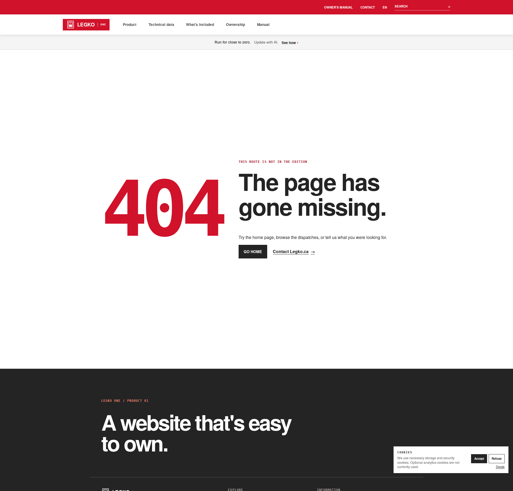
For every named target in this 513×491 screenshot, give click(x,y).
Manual (263, 24)
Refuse (497, 458)
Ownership (235, 24)
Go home (253, 251)
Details (500, 467)
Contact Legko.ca (294, 251)
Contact (367, 7)
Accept (479, 458)
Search (422, 6)
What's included (200, 24)
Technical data (161, 24)
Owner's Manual (338, 7)
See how (290, 42)
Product (130, 24)
